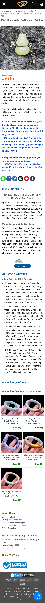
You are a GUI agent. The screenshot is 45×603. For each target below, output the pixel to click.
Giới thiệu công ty (9, 517)
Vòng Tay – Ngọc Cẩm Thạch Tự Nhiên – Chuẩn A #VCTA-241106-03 (33, 457)
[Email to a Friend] (20, 178)
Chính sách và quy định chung (14, 525)
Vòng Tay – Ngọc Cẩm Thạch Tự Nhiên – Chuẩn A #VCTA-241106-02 (11, 494)
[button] (4, 4)
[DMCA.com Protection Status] (22, 576)
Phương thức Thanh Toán (12, 520)
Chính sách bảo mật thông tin (13, 523)
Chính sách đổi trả (9, 528)
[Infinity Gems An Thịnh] (22, 4)
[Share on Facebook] (9, 178)
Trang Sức (20, 11)
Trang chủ (6, 11)
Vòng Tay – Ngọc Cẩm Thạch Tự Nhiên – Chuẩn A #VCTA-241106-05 (33, 421)
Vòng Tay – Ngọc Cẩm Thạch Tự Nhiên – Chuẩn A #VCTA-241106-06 (11, 421)
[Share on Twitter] (15, 178)
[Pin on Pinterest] (26, 178)
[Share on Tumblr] (32, 178)
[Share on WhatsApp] (3, 178)
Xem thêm (21, 266)
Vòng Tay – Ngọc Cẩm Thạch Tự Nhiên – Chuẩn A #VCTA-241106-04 (11, 457)
